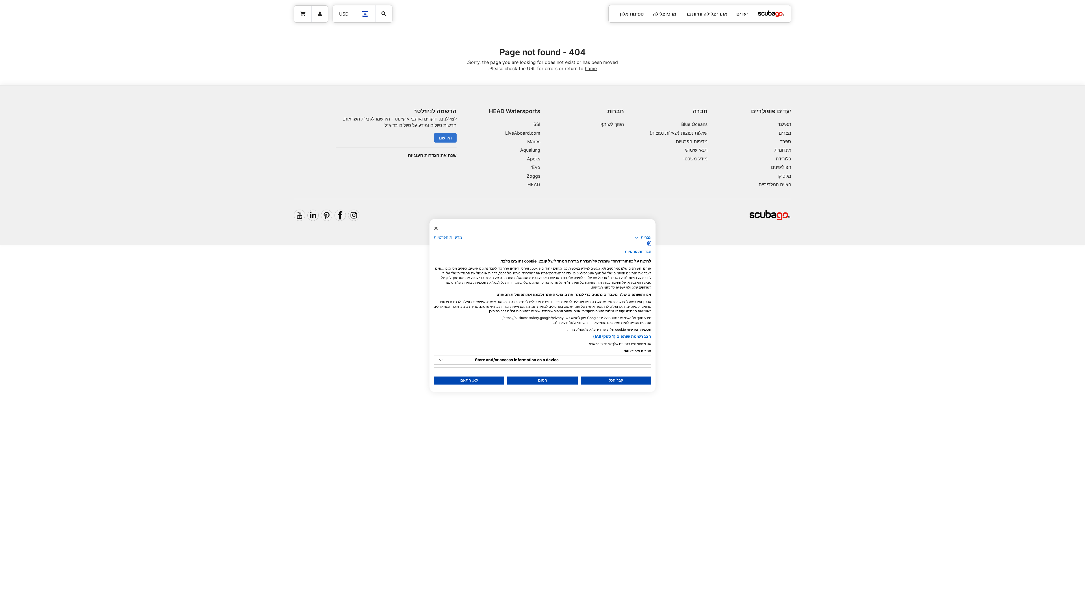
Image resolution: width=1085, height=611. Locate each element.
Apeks (533, 159)
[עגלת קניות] (303, 14)
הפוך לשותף (612, 124)
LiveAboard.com (522, 133)
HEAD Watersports (514, 111)
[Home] (771, 13)
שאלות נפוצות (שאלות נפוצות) (679, 133)
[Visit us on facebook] (340, 215)
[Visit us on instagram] (353, 215)
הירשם (445, 138)
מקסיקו (784, 176)
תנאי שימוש (696, 150)
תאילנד (784, 124)
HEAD (534, 184)
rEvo (535, 167)
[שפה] (365, 13)
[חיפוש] (384, 13)
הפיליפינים (781, 167)
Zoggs (533, 176)
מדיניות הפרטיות (692, 141)
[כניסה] (320, 14)
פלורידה (783, 159)
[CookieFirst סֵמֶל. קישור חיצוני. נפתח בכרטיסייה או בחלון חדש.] (649, 243)
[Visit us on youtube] (299, 215)
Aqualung (530, 150)
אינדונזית (782, 150)
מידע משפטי (695, 159)
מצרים (785, 133)
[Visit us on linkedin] (313, 215)
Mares (533, 141)
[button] (643, 237)
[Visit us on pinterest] (326, 215)
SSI (536, 124)
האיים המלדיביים (775, 184)
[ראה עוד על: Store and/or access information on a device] (441, 360)
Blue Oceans (694, 124)
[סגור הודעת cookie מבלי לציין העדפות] (436, 228)
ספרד (785, 141)
